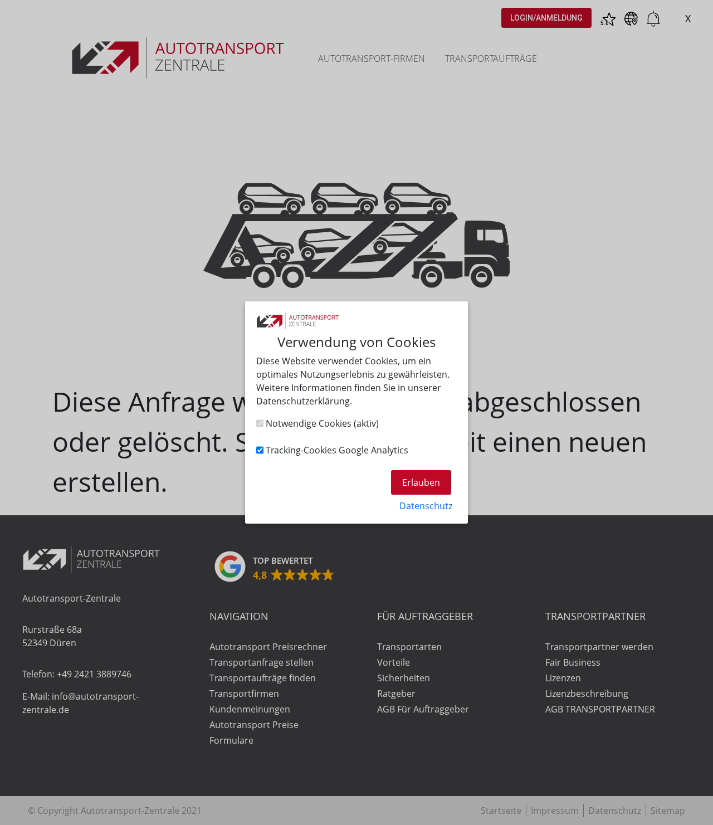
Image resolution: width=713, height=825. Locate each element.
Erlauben (421, 482)
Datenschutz (425, 506)
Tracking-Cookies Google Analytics (335, 450)
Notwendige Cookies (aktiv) (321, 423)
